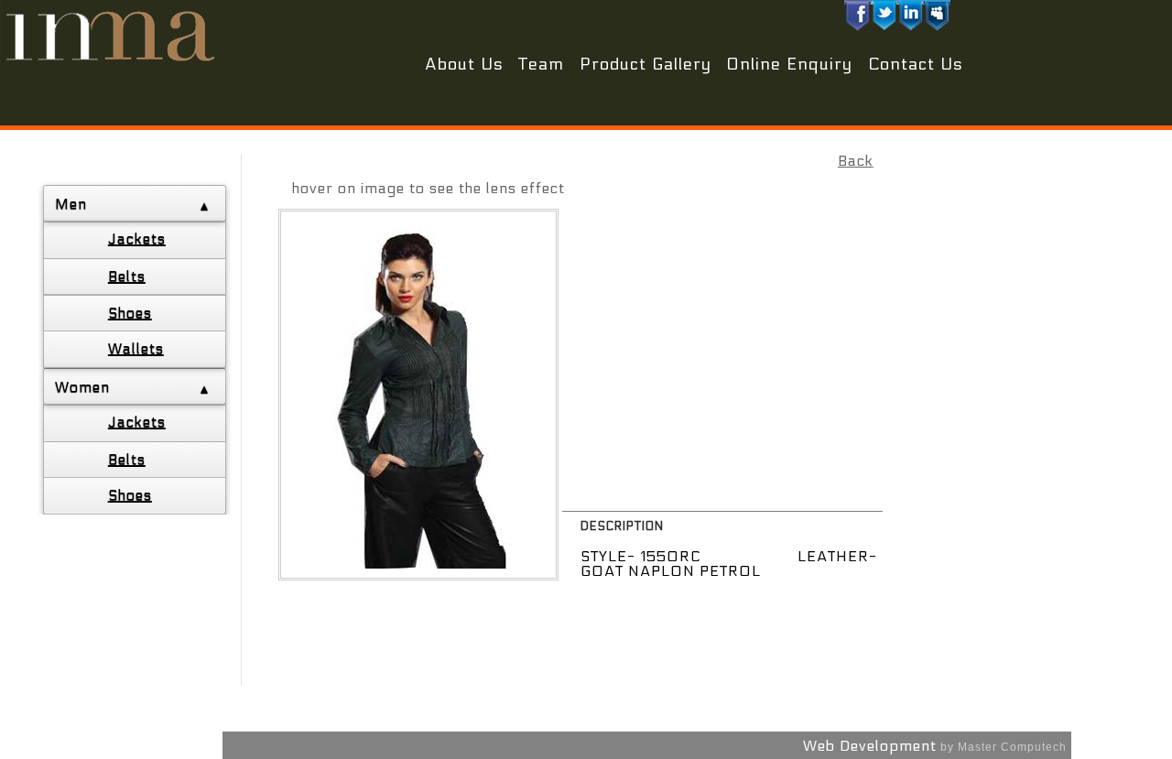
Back (856, 160)
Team (541, 64)
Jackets (137, 238)
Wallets (136, 348)
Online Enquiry (789, 64)
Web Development (870, 745)
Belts (127, 276)
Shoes (130, 312)
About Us (464, 64)
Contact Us (915, 64)
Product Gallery (645, 64)
